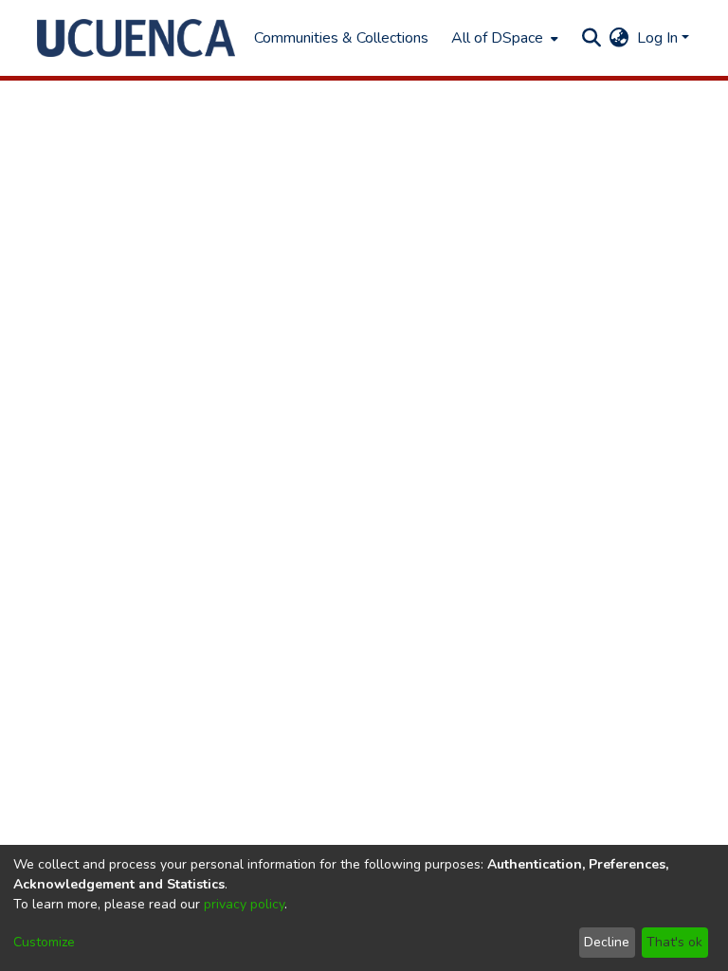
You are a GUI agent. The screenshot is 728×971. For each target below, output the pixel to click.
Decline (606, 942)
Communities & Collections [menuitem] (341, 37)
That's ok (674, 942)
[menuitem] (502, 38)
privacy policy (244, 904)
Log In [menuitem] (657, 37)
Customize (44, 942)
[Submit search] (592, 38)
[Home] (136, 38)
